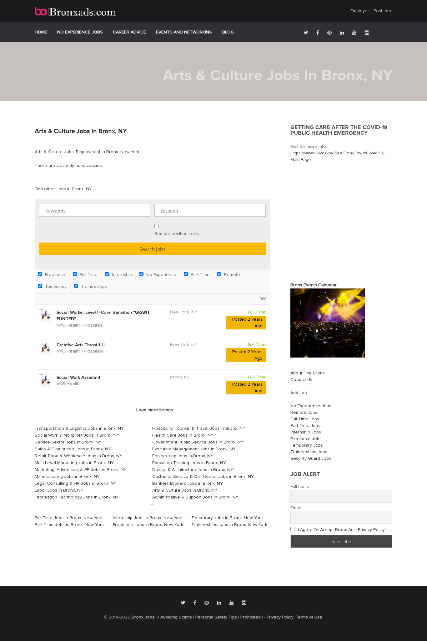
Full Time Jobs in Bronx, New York (69, 518)
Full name (299, 486)
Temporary (55, 286)
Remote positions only (176, 234)
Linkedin (342, 32)
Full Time (88, 275)
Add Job (298, 393)
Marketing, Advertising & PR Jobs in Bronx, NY (81, 470)
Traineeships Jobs (308, 452)
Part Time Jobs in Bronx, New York (69, 525)
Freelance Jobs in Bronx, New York (148, 525)
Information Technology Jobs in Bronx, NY (77, 497)
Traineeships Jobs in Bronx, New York (229, 525)
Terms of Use (309, 617)
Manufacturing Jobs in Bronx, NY (67, 476)
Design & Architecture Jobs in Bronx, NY (192, 470)
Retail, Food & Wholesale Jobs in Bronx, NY (78, 456)
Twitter (306, 32)
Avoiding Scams (176, 617)
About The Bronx (307, 373)
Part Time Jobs (305, 425)
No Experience (160, 275)
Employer (359, 11)
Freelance (54, 275)
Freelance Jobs (306, 439)
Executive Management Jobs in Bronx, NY (194, 449)
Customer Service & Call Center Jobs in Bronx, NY (203, 476)
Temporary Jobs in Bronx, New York (227, 518)
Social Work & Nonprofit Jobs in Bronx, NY (77, 435)
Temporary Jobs (306, 445)
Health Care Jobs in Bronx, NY (183, 435)
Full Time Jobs (304, 419)
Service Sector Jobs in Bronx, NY (68, 442)
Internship (121, 275)
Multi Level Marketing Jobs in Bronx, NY (74, 463)
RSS (262, 299)
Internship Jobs (305, 432)
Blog (228, 32)
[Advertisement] (342, 219)
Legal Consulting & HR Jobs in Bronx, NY (76, 483)
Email (295, 508)
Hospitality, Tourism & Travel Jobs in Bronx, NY (198, 428)
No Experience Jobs (80, 32)
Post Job (382, 11)
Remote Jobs (303, 412)
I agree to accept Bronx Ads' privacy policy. (341, 530)
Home (41, 32)
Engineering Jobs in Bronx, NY (182, 456)
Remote (231, 275)
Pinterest (329, 32)
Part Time (199, 275)
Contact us (301, 380)
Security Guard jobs (310, 458)
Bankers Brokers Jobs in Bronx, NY (187, 483)
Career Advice (129, 32)
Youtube (354, 32)
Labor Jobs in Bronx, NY (59, 490)
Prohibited (250, 617)
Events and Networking (184, 32)
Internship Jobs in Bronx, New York (148, 518)
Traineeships (93, 286)
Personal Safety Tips (216, 617)
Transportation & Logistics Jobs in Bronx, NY (79, 428)
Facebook (317, 32)
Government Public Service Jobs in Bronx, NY (198, 442)
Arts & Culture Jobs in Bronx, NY (184, 490)
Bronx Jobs (143, 617)
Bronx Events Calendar (313, 285)
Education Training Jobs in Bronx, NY (189, 463)
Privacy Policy (280, 617)
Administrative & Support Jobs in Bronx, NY (195, 497)
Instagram (367, 32)
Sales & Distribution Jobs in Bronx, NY (73, 449)
